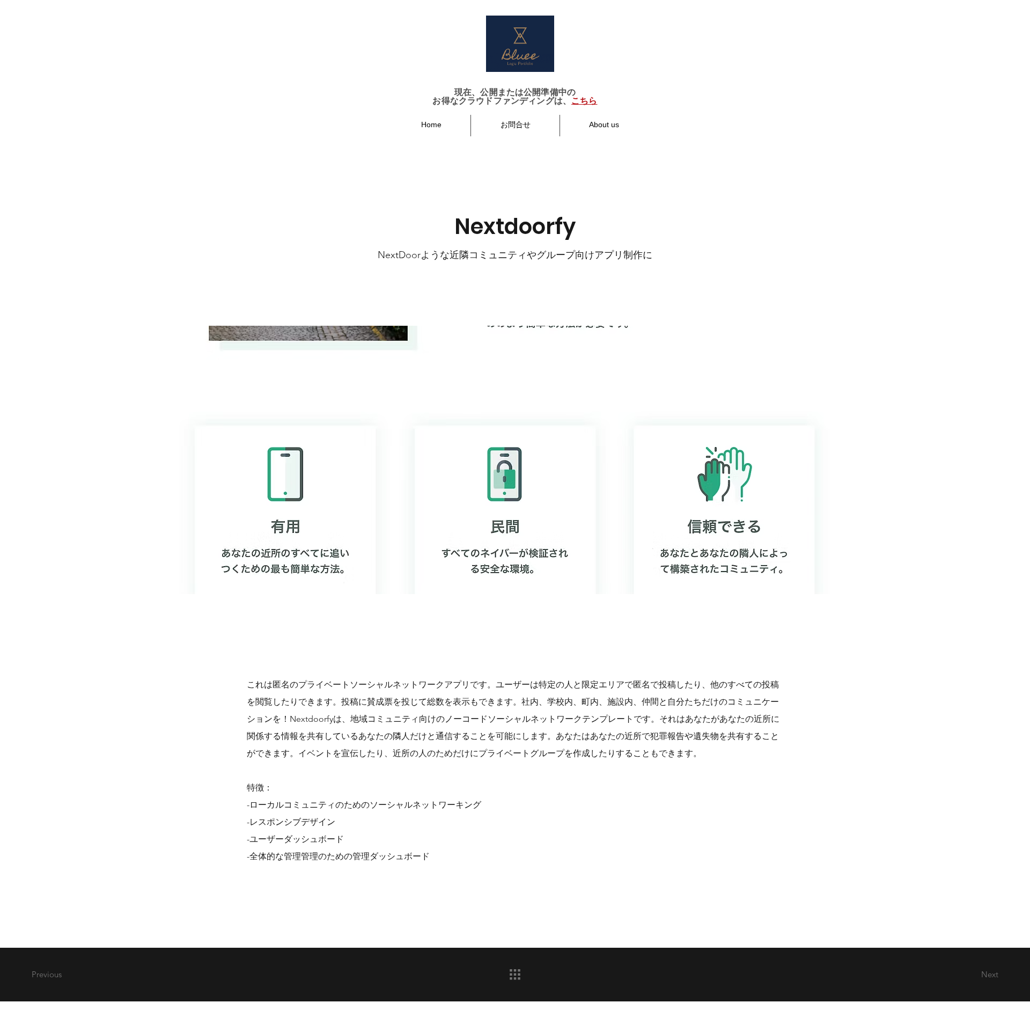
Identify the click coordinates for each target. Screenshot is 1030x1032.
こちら (584, 100)
